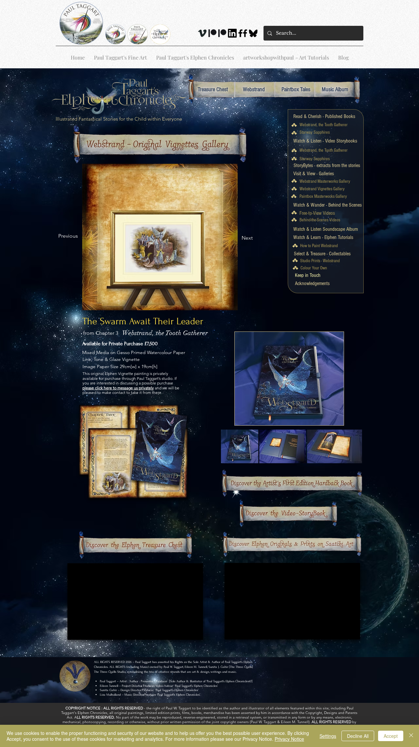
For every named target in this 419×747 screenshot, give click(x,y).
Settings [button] (327, 736)
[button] (307, 275)
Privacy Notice (289, 739)
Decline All (358, 736)
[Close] (411, 736)
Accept (391, 736)
